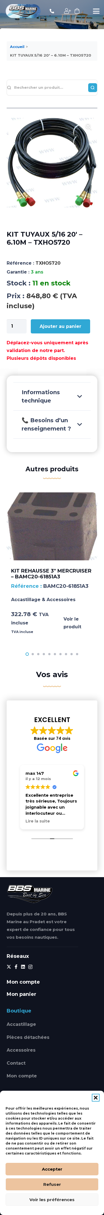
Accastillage (21, 1024)
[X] (9, 967)
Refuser (52, 1184)
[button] (95, 1097)
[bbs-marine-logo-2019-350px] (23, 11)
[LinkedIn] (23, 967)
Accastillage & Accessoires (43, 599)
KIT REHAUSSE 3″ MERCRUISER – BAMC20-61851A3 (51, 574)
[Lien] (52, 11)
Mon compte (22, 1076)
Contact (16, 1063)
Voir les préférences (52, 1199)
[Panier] (77, 11)
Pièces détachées (28, 1037)
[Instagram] (30, 967)
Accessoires (21, 1050)
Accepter (52, 1169)
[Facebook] (16, 967)
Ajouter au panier (60, 326)
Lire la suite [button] (38, 821)
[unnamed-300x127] (30, 893)
